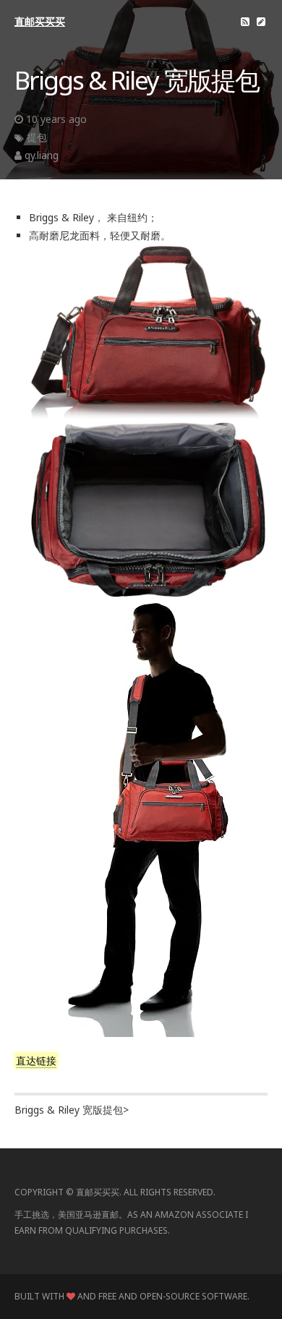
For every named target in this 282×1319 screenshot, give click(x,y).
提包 (37, 137)
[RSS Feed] (245, 21)
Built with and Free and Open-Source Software (130, 1296)
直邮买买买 (39, 21)
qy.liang (42, 155)
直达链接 (36, 1060)
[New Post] (261, 21)
